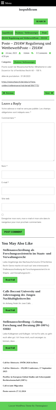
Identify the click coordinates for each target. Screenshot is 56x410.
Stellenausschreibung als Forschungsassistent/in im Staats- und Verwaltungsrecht (27, 253)
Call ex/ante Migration (13, 386)
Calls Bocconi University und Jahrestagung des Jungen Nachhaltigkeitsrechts (21, 295)
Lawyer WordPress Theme (20, 406)
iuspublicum (28, 9)
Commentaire (8, 118)
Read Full (11, 281)
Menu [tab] (8, 3)
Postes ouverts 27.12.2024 (14, 391)
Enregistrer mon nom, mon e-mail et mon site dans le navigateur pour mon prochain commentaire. (26, 220)
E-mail (5, 182)
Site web (5, 198)
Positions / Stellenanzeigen (26, 33)
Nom (4, 166)
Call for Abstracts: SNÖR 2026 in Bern (20, 362)
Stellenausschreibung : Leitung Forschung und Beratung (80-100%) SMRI (26, 325)
